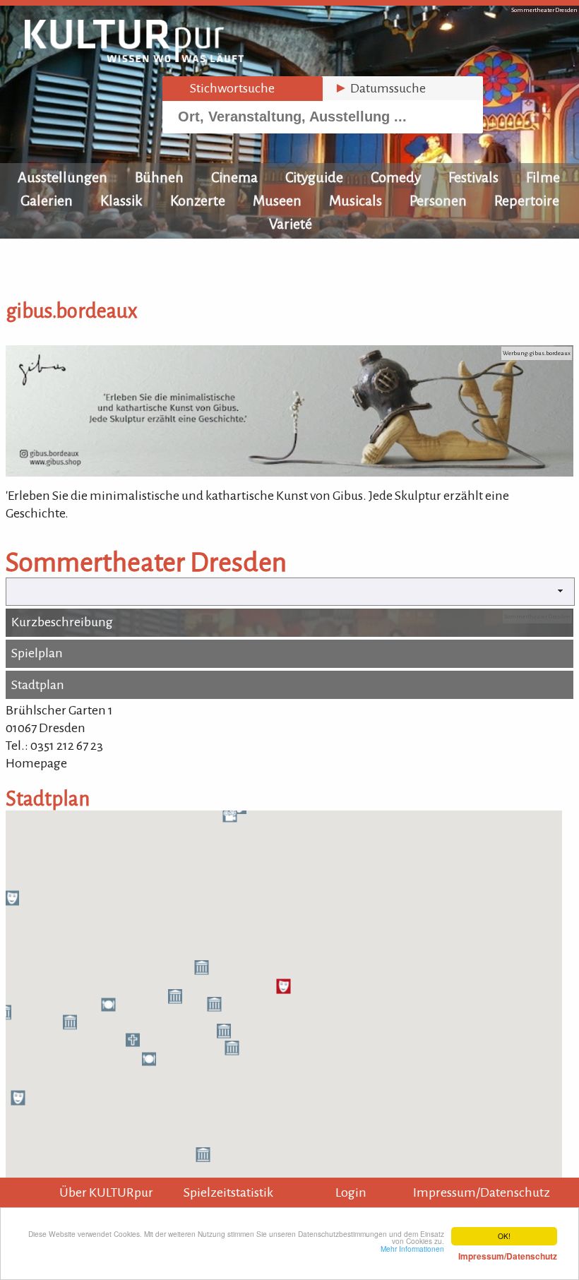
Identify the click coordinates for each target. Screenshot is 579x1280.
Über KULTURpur (106, 1192)
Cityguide (314, 177)
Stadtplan (37, 685)
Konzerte (197, 200)
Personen (438, 200)
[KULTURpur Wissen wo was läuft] (134, 58)
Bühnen (159, 177)
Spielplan (37, 653)
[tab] (242, 88)
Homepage (36, 763)
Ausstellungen (62, 177)
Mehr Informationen (469, 1252)
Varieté (290, 224)
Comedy (396, 177)
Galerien (46, 200)
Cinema (234, 177)
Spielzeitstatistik (228, 1192)
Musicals (355, 200)
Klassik (121, 200)
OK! (504, 1236)
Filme (543, 177)
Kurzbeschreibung (62, 622)
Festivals (473, 177)
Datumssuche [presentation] (380, 88)
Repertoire (526, 200)
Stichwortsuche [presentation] (224, 88)
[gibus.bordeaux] (289, 472)
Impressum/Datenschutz (481, 1192)
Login (350, 1192)
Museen (277, 200)
